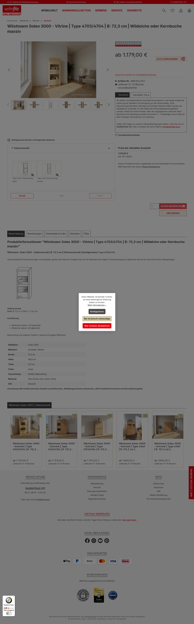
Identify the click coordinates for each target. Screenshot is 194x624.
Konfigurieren (97, 311)
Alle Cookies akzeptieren (97, 326)
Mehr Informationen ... (97, 305)
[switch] (8, 613)
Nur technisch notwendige (97, 318)
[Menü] (13, 597)
